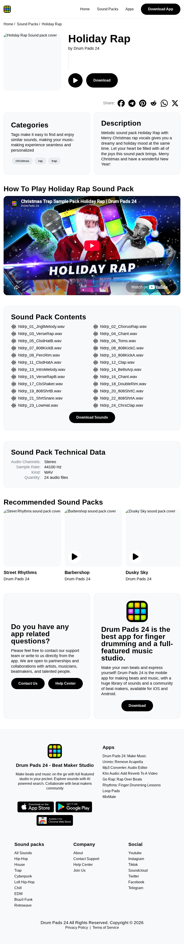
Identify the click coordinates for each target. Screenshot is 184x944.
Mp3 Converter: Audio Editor (125, 768)
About (78, 853)
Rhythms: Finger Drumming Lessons (132, 785)
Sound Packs (107, 9)
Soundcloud (138, 870)
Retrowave (23, 905)
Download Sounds (92, 417)
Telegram (135, 888)
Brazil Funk (23, 899)
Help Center (65, 683)
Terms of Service (105, 927)
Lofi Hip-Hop (24, 882)
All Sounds (23, 853)
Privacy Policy (76, 927)
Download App (160, 9)
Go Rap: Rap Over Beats (122, 779)
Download (102, 80)
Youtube (135, 853)
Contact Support (86, 859)
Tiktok (133, 865)
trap (54, 161)
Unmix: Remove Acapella (123, 762)
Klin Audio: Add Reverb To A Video (130, 773)
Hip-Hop (21, 859)
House (19, 865)
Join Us (79, 870)
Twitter (133, 876)
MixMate (109, 797)
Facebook (136, 882)
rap (40, 161)
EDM (18, 894)
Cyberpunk (23, 876)
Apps (129, 9)
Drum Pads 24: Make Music (124, 756)
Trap (18, 870)
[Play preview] (74, 556)
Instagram (136, 859)
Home (85, 9)
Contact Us (27, 683)
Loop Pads (111, 791)
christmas (22, 161)
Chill (18, 888)
